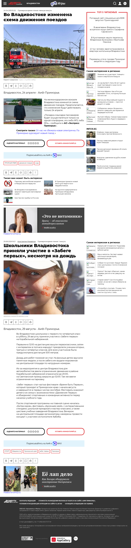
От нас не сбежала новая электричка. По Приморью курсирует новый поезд (47, 131)
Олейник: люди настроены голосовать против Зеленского (109, 133)
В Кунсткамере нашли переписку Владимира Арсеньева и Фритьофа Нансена (107, 40)
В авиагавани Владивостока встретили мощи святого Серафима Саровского (107, 29)
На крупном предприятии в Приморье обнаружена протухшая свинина (66, 192)
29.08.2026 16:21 (9, 241)
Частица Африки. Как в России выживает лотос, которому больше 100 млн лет (111, 93)
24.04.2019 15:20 (10, 10)
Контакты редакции (27, 501)
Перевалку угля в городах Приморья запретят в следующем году (107, 60)
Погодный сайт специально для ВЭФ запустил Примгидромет (107, 19)
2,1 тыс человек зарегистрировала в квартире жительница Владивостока (107, 50)
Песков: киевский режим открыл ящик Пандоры (110, 141)
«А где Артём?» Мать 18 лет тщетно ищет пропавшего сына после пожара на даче (111, 85)
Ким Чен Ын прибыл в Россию (27, 198)
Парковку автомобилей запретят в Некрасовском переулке (28, 183)
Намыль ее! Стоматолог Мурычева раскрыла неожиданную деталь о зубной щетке (111, 248)
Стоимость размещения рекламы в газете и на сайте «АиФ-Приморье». (67, 501)
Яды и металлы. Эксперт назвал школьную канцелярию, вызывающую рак (110, 256)
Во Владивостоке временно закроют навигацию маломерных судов (28, 192)
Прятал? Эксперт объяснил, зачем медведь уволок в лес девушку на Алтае (111, 273)
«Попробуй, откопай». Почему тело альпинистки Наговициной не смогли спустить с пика (111, 290)
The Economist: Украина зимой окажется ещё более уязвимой (109, 167)
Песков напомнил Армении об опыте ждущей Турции (112, 150)
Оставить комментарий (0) (65, 143)
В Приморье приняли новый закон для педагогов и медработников (66, 184)
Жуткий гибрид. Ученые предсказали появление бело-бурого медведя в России (112, 119)
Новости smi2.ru (12, 234)
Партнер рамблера (41, 538)
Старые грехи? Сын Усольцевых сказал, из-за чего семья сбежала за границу (111, 282)
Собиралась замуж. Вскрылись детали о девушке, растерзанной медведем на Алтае (110, 110)
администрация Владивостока (16, 316)
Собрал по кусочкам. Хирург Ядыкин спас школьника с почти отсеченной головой (112, 265)
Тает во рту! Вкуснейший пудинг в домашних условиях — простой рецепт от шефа (111, 102)
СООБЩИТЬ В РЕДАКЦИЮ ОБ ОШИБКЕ (79, 504)
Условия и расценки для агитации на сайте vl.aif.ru (40, 504)
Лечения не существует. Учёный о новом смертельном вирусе (110, 75)
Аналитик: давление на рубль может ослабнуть (111, 158)
